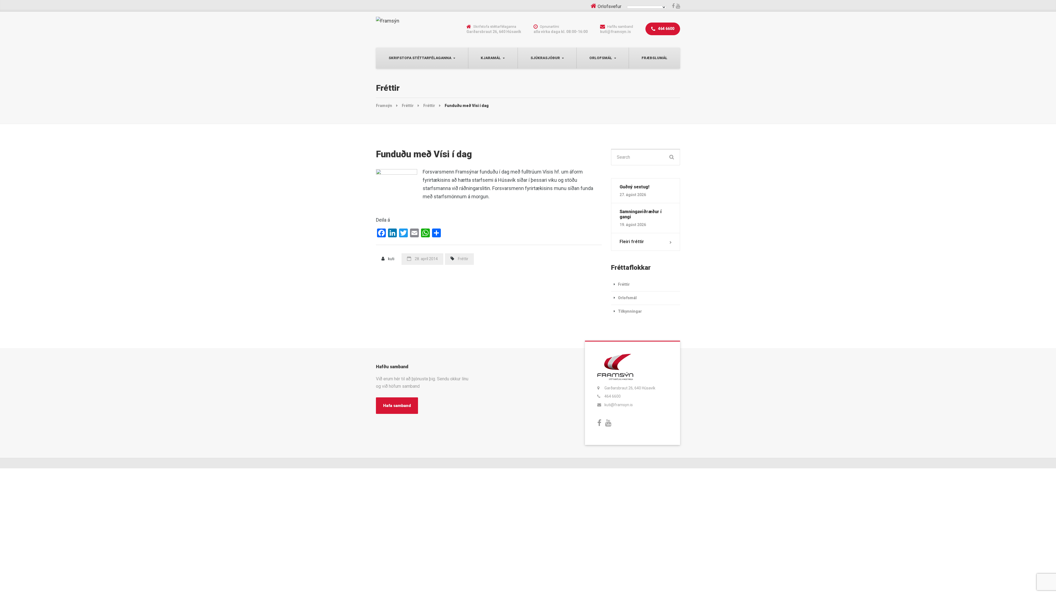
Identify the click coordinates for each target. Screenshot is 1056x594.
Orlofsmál (600, 58)
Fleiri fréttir (632, 241)
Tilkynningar (630, 311)
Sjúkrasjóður (545, 58)
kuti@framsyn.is (618, 405)
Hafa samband (397, 405)
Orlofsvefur (610, 6)
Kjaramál (491, 58)
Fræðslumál (654, 58)
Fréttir (463, 259)
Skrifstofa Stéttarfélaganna (420, 58)
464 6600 (665, 28)
